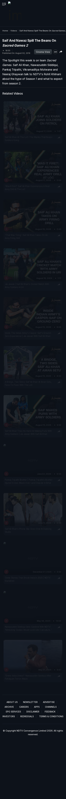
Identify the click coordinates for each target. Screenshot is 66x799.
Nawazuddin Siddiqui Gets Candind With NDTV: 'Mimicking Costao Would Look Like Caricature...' (28, 628)
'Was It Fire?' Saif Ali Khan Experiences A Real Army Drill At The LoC (27, 187)
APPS (37, 707)
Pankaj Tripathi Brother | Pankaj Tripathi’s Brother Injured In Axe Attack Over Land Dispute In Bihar (28, 481)
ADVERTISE (49, 702)
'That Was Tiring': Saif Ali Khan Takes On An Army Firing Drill (26, 236)
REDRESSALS (27, 716)
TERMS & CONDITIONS (51, 716)
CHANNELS (51, 707)
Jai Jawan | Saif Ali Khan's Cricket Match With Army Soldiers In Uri (27, 285)
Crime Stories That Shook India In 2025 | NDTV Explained (27, 579)
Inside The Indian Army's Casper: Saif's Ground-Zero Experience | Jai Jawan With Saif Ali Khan (28, 334)
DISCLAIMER (32, 711)
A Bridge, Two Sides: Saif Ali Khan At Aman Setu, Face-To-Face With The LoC (28, 383)
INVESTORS (8, 716)
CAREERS (24, 707)
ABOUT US (12, 702)
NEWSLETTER (30, 702)
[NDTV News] (15, 13)
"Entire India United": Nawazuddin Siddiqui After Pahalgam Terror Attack (28, 677)
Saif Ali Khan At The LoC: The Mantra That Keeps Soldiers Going (28, 138)
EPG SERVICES (13, 711)
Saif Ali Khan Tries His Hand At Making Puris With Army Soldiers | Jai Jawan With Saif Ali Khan (28, 432)
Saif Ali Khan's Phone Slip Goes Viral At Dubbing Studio (28, 530)
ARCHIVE (9, 707)
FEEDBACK (50, 711)
